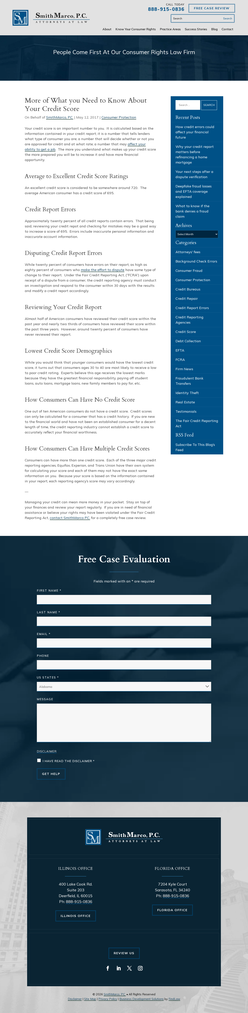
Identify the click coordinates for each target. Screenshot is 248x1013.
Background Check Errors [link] (196, 261)
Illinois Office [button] (76, 916)
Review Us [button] (124, 953)
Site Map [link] (90, 999)
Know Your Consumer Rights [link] (135, 29)
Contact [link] (227, 29)
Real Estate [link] (185, 402)
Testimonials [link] (186, 411)
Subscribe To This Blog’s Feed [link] (195, 447)
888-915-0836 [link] (166, 9)
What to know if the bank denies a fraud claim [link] (192, 211)
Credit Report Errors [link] (192, 308)
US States (48, 677)
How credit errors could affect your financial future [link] (195, 132)
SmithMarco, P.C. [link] (59, 117)
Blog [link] (214, 29)
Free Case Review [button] (212, 8)
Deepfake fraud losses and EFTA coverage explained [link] (194, 191)
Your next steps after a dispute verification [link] (194, 174)
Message (45, 699)
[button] (107, 968)
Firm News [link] (184, 369)
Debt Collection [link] (188, 341)
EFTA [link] (180, 350)
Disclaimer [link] (75, 999)
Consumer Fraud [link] (189, 270)
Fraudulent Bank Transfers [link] (189, 381)
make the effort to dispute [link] (102, 270)
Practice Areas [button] (170, 29)
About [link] (106, 29)
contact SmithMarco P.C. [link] (70, 518)
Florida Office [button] (172, 910)
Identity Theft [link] (187, 393)
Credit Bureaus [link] (188, 289)
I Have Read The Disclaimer (69, 761)
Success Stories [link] (196, 29)
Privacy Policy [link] (107, 999)
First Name (49, 590)
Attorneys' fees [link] (188, 252)
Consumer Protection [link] (119, 117)
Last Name (48, 612)
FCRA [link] (180, 359)
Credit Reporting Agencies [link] (189, 320)
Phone (43, 656)
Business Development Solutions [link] (141, 999)
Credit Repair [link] (187, 298)
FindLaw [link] (174, 999)
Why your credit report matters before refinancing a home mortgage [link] (195, 154)
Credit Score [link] (186, 331)
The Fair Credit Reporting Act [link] (197, 423)
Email (44, 634)
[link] (51, 18)
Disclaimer (47, 751)
